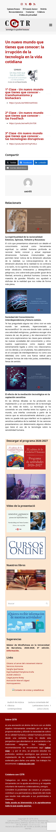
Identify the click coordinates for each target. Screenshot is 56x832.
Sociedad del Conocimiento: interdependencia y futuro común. (23, 318)
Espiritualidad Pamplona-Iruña (20, 672)
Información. (13, 650)
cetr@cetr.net (34, 824)
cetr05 (28, 191)
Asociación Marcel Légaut (18, 680)
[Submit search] (47, 603)
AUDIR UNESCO (14, 674)
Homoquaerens (13, 683)
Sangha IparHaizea (15, 669)
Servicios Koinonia (15, 666)
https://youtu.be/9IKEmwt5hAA (23, 102)
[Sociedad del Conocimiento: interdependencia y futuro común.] (28, 300)
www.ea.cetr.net (26, 763)
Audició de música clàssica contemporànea (14, 705)
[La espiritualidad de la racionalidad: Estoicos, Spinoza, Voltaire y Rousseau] (28, 220)
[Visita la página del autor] (28, 182)
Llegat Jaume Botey (15, 677)
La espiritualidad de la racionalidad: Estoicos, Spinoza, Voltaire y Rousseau (25, 238)
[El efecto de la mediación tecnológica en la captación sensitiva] (28, 378)
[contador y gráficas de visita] (28, 690)
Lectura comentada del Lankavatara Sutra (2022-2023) (38, 705)
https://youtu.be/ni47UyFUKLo (23, 143)
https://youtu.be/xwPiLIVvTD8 (22, 123)
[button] (50, 25)
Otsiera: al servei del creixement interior (24, 663)
